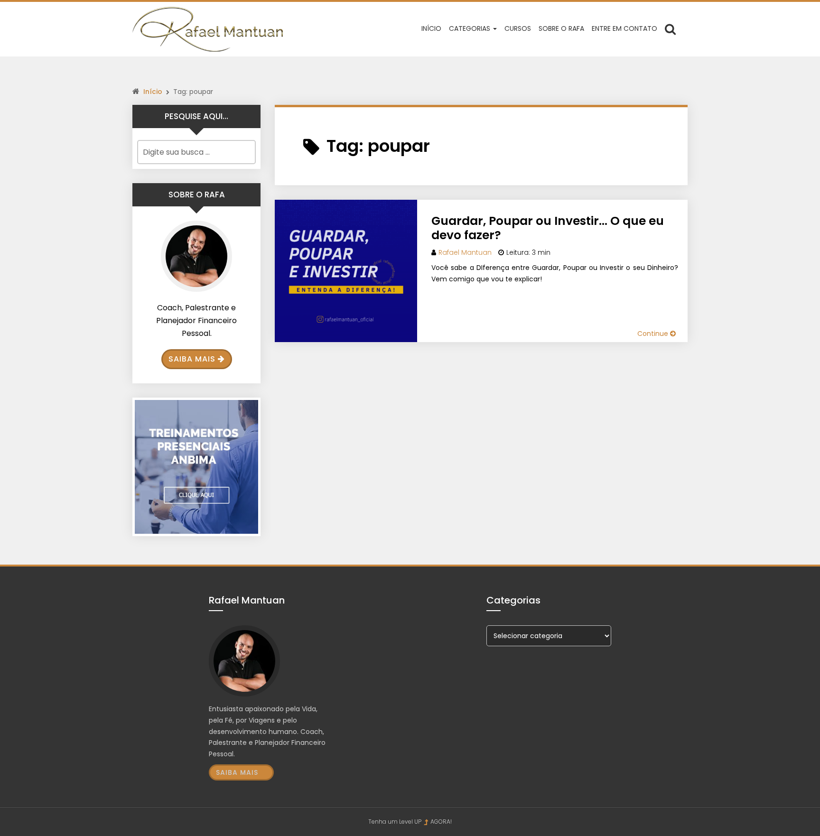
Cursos (517, 28)
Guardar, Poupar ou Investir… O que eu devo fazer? (547, 228)
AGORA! (441, 821)
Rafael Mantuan (465, 252)
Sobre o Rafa (561, 28)
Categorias (470, 28)
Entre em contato (624, 28)
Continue (653, 333)
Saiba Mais (191, 358)
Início (431, 28)
